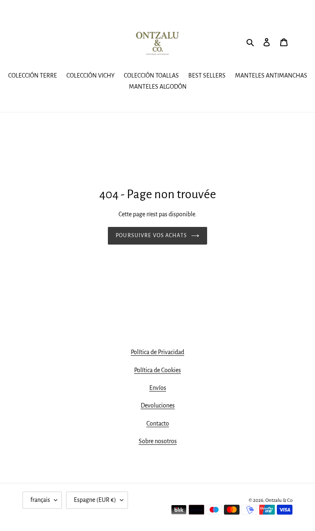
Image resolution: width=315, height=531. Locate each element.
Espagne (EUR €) (95, 500)
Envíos (157, 388)
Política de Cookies (157, 370)
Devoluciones (158, 405)
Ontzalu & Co (278, 500)
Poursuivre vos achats (151, 235)
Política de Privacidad (157, 352)
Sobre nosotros (158, 441)
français (40, 500)
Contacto (157, 423)
